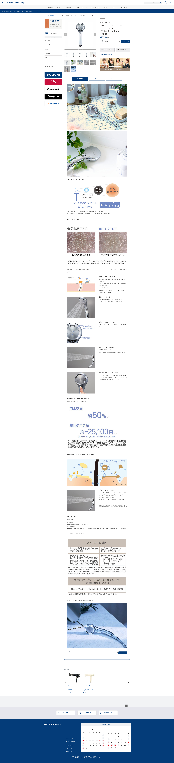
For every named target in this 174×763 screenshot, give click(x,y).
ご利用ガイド (115, 7)
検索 (161, 3)
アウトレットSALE (49, 66)
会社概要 (68, 751)
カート (170, 3)
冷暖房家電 (68, 7)
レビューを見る (114, 78)
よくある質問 (69, 738)
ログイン (165, 3)
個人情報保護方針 (70, 741)
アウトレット (96, 7)
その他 (87, 7)
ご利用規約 (69, 748)
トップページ (46, 15)
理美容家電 (50, 7)
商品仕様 (97, 78)
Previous (65, 34)
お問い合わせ (124, 7)
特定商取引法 (69, 745)
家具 (78, 7)
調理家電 (59, 7)
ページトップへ (126, 706)
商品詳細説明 (80, 78)
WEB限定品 (47, 40)
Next (95, 34)
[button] (65, 682)
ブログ (105, 7)
